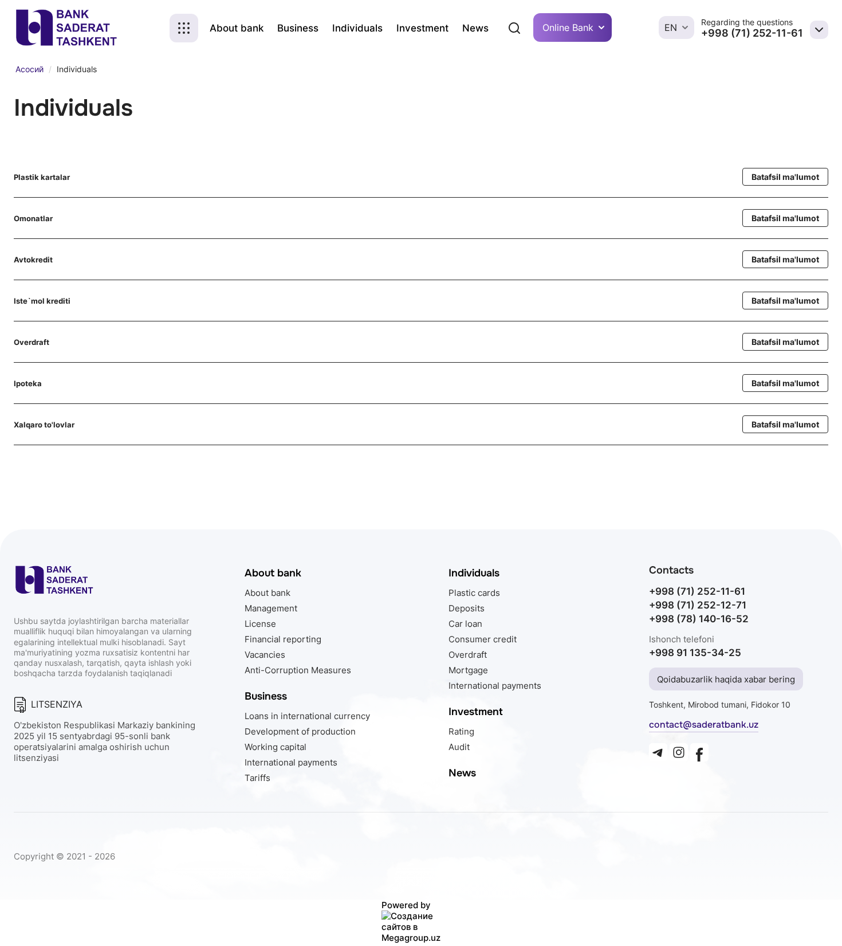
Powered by (406, 905)
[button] (184, 28)
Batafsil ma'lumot (785, 177)
